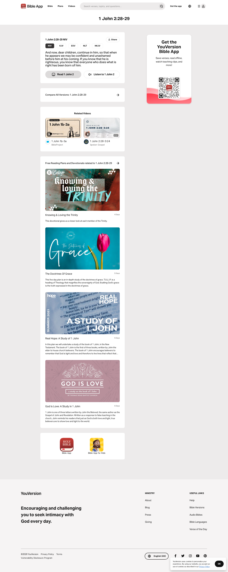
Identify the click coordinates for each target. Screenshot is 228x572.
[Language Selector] (190, 6)
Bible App (66, 453)
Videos (71, 6)
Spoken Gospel (97, 144)
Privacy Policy (47, 554)
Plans (60, 6)
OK (219, 564)
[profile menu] (201, 6)
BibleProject (57, 144)
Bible (50, 6)
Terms (59, 554)
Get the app (176, 6)
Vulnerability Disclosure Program (36, 558)
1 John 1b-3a (61, 141)
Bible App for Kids (96, 453)
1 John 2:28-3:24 (103, 141)
